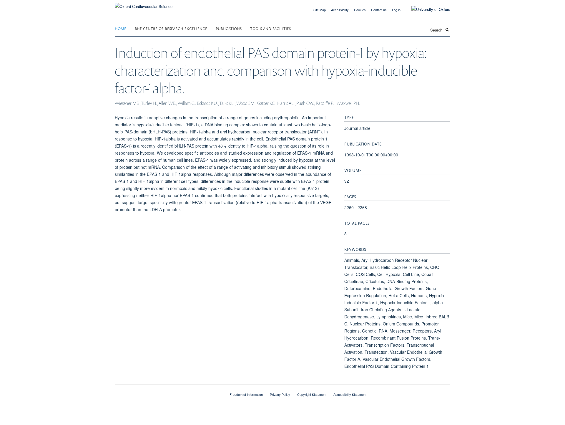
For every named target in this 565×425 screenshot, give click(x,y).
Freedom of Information (246, 394)
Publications (229, 28)
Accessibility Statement (349, 394)
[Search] (447, 29)
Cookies (360, 9)
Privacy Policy (280, 394)
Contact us (379, 9)
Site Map (319, 9)
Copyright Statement (311, 394)
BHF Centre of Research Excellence (171, 28)
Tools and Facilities (270, 28)
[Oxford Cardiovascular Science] (143, 4)
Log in (396, 9)
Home (120, 28)
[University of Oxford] (426, 9)
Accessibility (340, 9)
